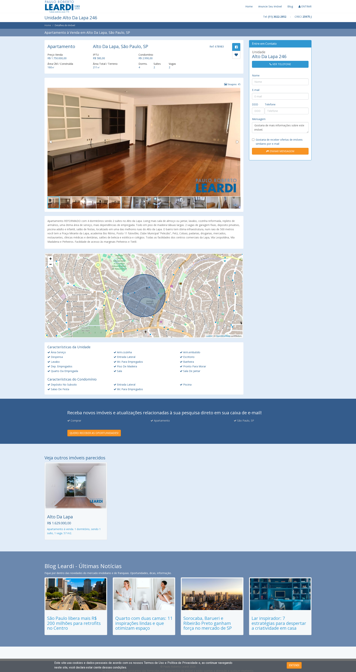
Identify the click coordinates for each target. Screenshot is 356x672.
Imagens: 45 (233, 84)
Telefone (270, 104)
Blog (290, 6)
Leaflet (209, 335)
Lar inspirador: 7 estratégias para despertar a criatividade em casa (279, 623)
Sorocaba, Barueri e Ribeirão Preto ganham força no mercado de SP (207, 623)
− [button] (50, 264)
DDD (255, 104)
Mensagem (259, 119)
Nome (256, 75)
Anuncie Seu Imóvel (270, 6)
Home (249, 6)
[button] (51, 142)
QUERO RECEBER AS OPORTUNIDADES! (94, 433)
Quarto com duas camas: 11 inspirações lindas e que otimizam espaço (144, 623)
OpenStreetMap (223, 335)
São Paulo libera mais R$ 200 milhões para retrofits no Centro (74, 623)
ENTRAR (306, 6)
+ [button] (50, 258)
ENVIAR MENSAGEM (281, 151)
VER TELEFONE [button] (281, 64)
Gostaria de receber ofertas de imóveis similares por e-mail (279, 141)
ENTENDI (294, 665)
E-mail (255, 90)
